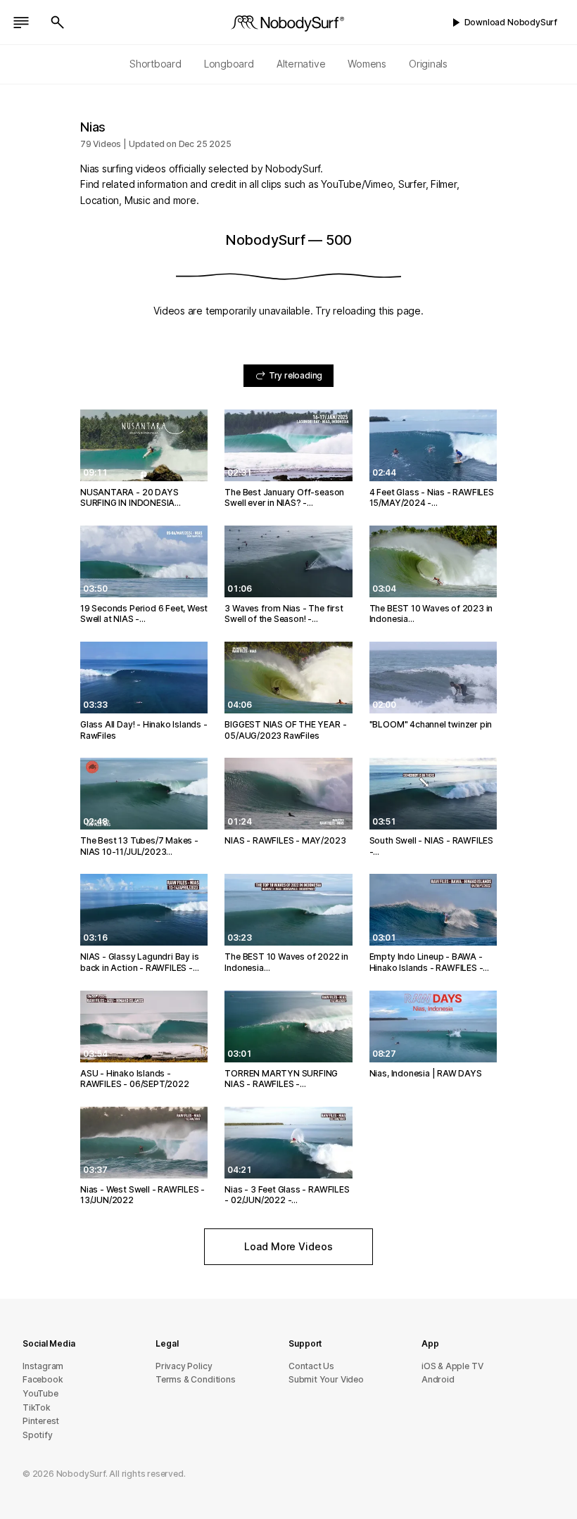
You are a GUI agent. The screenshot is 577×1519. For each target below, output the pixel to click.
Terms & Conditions (196, 1379)
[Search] (58, 22)
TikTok (37, 1407)
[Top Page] (288, 22)
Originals (428, 64)
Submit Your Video (326, 1379)
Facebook (43, 1379)
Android (438, 1379)
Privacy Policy (184, 1366)
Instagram (43, 1366)
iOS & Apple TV (452, 1366)
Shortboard (155, 64)
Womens (367, 64)
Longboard (229, 64)
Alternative (301, 64)
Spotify (38, 1435)
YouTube (40, 1393)
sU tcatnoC (311, 1366)
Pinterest (41, 1421)
